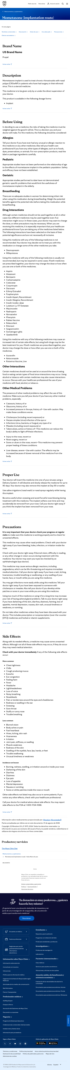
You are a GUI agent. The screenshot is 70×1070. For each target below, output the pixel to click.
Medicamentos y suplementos (13, 11)
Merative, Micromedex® (52, 820)
